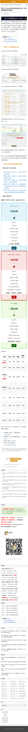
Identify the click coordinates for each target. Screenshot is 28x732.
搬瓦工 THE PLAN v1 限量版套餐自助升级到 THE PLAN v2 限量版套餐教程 (14, 487)
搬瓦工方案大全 (12, 595)
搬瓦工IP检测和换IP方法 (12, 612)
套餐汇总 (6, 713)
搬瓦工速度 (4, 693)
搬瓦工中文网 (4, 696)
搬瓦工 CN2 (21, 688)
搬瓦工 (14, 2)
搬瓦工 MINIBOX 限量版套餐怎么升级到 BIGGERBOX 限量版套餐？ (15, 477)
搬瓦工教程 (6, 13)
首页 (2, 4)
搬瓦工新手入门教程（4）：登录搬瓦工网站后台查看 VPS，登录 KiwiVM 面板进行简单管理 (15, 484)
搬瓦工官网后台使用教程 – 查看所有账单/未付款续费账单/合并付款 (14, 497)
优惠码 (15, 4)
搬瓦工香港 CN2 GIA (14, 698)
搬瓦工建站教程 (22, 696)
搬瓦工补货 (21, 684)
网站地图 (13, 729)
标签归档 (21, 729)
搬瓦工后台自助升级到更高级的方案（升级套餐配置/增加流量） (14, 9)
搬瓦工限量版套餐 (22, 694)
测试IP (19, 4)
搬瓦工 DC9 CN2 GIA (14, 691)
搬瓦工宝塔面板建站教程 (12, 615)
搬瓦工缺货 (21, 698)
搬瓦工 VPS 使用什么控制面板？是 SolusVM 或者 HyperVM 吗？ (14, 491)
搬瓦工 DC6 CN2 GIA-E (14, 689)
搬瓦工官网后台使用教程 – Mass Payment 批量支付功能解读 (15, 494)
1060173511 (7, 435)
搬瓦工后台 (18, 458)
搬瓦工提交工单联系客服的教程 (11, 466)
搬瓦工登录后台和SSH (11, 610)
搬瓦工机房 (13, 693)
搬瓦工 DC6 (4, 691)
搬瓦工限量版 (13, 684)
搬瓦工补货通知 (22, 691)
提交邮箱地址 (20, 520)
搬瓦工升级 (12, 458)
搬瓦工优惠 (4, 684)
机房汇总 (6, 715)
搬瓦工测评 (4, 688)
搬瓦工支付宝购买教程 (11, 608)
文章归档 (17, 729)
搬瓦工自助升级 (14, 461)
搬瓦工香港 (4, 686)
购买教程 (11, 4)
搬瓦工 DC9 (13, 696)
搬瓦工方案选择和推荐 (11, 606)
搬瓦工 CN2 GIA (22, 681)
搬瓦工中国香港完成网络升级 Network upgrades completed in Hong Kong (14, 480)
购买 (14, 248)
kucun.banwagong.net (10, 445)
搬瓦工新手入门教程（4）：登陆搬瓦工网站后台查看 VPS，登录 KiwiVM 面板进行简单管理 (15, 186)
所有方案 (6, 4)
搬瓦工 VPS (4, 698)
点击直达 (13, 441)
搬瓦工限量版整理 (14, 597)
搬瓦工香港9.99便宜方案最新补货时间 (12, 464)
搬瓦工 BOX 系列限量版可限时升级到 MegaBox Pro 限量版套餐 (14, 473)
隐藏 (9, 37)
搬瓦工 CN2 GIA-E (14, 686)
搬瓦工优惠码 (22, 686)
